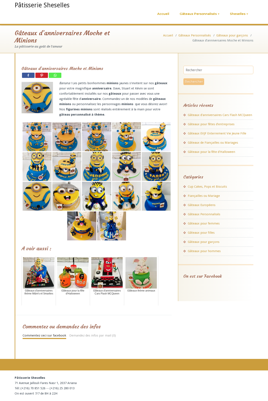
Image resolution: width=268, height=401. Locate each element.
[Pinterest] (41, 75)
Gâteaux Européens (201, 205)
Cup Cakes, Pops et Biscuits (207, 186)
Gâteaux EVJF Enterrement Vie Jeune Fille (217, 133)
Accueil (163, 14)
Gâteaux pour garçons (232, 35)
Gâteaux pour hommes (204, 251)
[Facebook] (28, 75)
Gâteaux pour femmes (204, 223)
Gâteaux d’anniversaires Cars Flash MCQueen (220, 115)
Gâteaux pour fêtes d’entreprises (211, 124)
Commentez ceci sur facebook (44, 335)
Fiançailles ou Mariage (204, 196)
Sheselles (237, 14)
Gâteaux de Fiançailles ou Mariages (213, 142)
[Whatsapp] (55, 75)
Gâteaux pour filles (201, 233)
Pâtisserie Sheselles (42, 5)
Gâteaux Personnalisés (198, 14)
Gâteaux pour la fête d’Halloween (211, 152)
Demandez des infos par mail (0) (92, 335)
